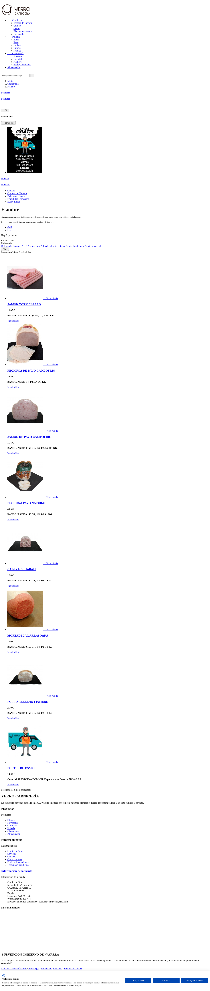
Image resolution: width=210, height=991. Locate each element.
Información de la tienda (16, 871)
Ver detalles (13, 320)
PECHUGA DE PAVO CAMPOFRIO (31, 370)
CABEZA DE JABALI (21, 569)
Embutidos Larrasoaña (18, 199)
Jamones (18, 56)
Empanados (19, 34)
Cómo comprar (14, 859)
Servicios (11, 853)
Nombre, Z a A (35, 246)
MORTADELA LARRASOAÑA (27, 635)
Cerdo (17, 28)
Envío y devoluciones (17, 862)
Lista (9, 230)
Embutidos (19, 59)
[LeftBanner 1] (24, 172)
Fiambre (18, 61)
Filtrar (5, 249)
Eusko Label (13, 201)
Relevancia (7, 246)
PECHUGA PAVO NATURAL (26, 503)
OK (5, 110)
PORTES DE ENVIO (21, 768)
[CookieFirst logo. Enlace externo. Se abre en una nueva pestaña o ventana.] (3, 975)
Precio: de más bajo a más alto (58, 246)
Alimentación (13, 67)
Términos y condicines (18, 865)
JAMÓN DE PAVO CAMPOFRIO (29, 437)
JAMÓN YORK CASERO (24, 304)
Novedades (12, 822)
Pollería (13, 36)
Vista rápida (51, 298)
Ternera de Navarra (23, 23)
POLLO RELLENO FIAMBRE (27, 701)
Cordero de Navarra (17, 193)
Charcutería (15, 53)
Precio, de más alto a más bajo (87, 246)
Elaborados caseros (23, 31)
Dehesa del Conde (16, 196)
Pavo (16, 42)
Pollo (16, 39)
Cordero (18, 25)
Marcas (5, 178)
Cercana (11, 190)
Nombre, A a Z (20, 246)
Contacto (11, 856)
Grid (9, 227)
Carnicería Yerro (15, 851)
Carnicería (14, 20)
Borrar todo (8, 123)
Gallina (17, 45)
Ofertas (10, 820)
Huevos (17, 50)
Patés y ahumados (22, 64)
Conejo (17, 48)
